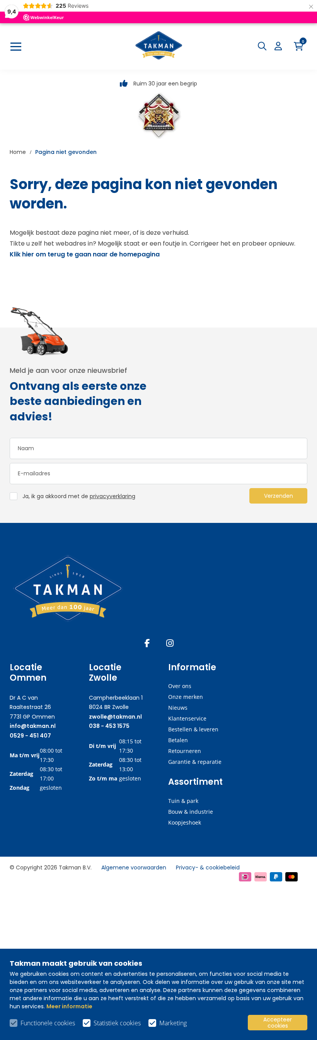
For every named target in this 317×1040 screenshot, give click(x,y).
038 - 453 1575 (109, 726)
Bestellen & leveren (193, 729)
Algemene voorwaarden (133, 867)
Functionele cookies (47, 1023)
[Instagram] (169, 643)
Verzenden (278, 496)
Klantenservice (187, 718)
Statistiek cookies (117, 1023)
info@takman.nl (33, 726)
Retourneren (184, 751)
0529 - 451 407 (30, 735)
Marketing (173, 1023)
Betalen (178, 740)
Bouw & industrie (190, 811)
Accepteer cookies (277, 1023)
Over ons (179, 686)
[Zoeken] (264, 46)
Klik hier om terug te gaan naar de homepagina (85, 254)
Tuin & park (183, 800)
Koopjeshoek (184, 822)
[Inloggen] (280, 46)
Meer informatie (69, 1006)
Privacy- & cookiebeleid (208, 867)
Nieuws (177, 707)
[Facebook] (147, 643)
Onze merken (185, 696)
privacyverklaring (112, 496)
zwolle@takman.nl (115, 717)
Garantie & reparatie (195, 761)
